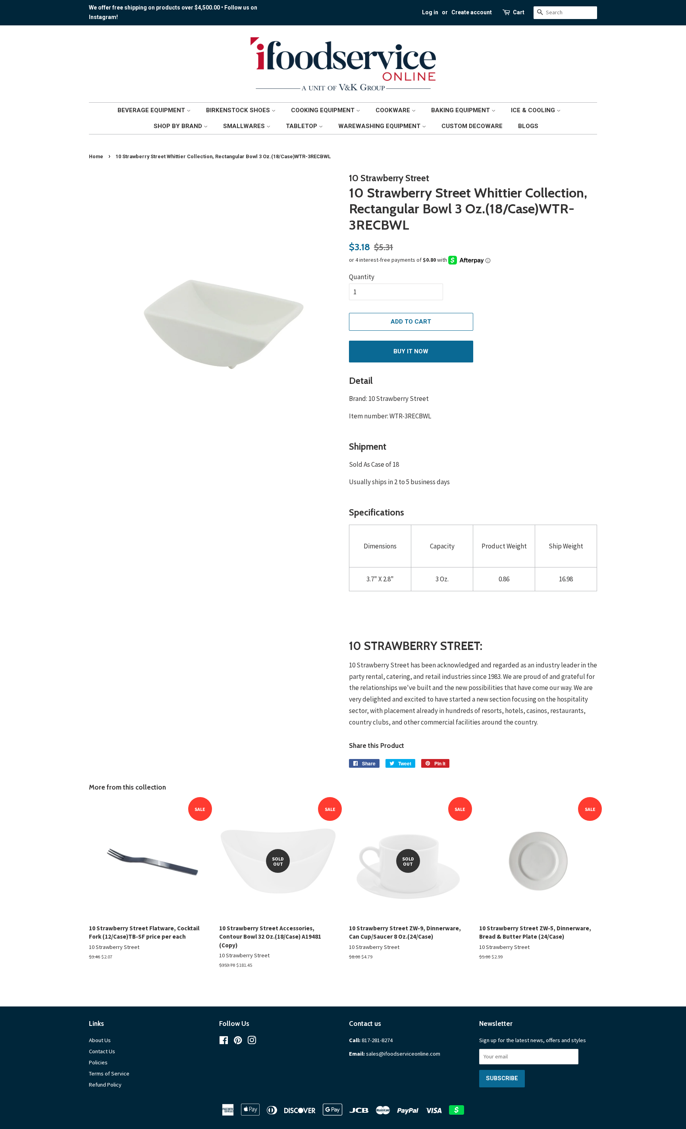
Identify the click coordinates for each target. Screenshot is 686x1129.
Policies (98, 1062)
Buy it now (410, 351)
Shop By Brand (179, 126)
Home (96, 156)
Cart (518, 12)
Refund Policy (105, 1084)
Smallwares (244, 126)
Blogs (528, 126)
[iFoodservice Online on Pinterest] (237, 1041)
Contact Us (102, 1051)
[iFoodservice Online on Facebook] (223, 1041)
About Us (100, 1040)
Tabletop (302, 126)
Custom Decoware (472, 126)
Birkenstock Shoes (239, 110)
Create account (471, 12)
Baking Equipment (461, 110)
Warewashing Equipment (380, 126)
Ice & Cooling (534, 110)
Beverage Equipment (152, 110)
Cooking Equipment (323, 110)
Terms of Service (109, 1073)
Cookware (394, 110)
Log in (430, 12)
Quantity (361, 276)
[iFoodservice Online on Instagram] (251, 1041)
